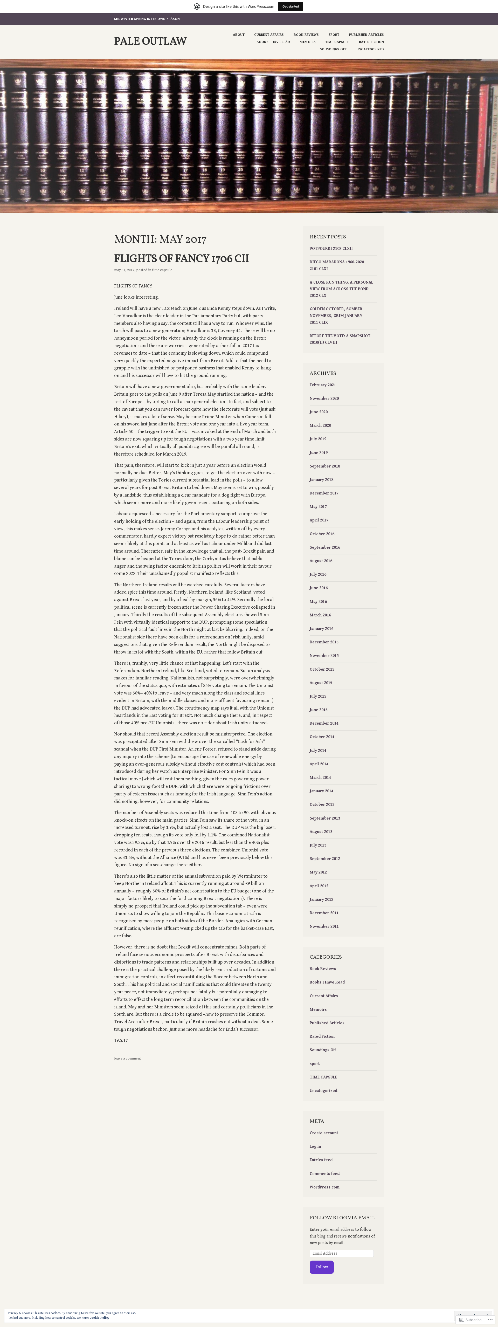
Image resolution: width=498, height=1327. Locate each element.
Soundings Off (333, 49)
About (239, 35)
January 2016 (321, 628)
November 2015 (324, 655)
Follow (322, 1267)
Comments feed (325, 1173)
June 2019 (319, 452)
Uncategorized (370, 49)
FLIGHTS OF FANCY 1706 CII (181, 259)
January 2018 (321, 479)
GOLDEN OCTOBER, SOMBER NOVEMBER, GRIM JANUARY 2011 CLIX (336, 316)
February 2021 (323, 385)
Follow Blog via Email (342, 1218)
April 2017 (319, 520)
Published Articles (366, 35)
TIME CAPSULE (337, 42)
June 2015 (319, 709)
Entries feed (321, 1160)
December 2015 (324, 642)
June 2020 (319, 412)
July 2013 (318, 845)
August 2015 (321, 682)
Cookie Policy (99, 1317)
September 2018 (325, 466)
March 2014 (320, 777)
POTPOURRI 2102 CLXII (331, 248)
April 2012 (319, 886)
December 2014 (324, 723)
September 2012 (325, 858)
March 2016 (320, 615)
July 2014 (318, 750)
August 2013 (321, 831)
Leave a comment (127, 1058)
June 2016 (319, 588)
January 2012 (321, 899)
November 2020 (324, 398)
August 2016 (321, 561)
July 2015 (318, 696)
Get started (290, 6)
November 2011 (324, 926)
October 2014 (322, 736)
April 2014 (319, 764)
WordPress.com (325, 1187)
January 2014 (321, 791)
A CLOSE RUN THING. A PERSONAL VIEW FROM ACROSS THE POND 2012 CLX (341, 289)
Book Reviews (306, 35)
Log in (315, 1146)
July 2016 (318, 574)
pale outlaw (150, 42)
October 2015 (322, 669)
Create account (324, 1133)
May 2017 (318, 506)
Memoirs (308, 42)
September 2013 (325, 818)
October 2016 (322, 534)
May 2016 (318, 601)
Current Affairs (269, 35)
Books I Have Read (273, 42)
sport (315, 1063)
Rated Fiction (371, 42)
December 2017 (324, 493)
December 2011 (324, 913)
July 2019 (318, 439)
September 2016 (325, 547)
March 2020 (320, 425)
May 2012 (318, 872)
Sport (333, 35)
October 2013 (322, 804)
